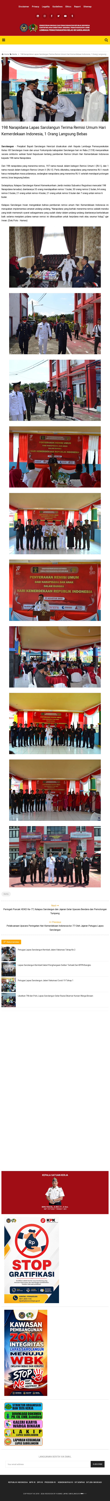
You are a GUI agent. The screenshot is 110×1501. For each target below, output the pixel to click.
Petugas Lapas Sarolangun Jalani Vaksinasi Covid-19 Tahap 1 (45, 980)
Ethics (68, 6)
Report (77, 6)
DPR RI (40, 1482)
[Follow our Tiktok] (72, 16)
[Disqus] (55, 1054)
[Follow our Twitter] (58, 16)
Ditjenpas (80, 1482)
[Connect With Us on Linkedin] (38, 16)
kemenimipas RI (65, 1482)
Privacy (35, 6)
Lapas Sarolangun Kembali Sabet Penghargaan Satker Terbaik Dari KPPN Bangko (54, 965)
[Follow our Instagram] (44, 16)
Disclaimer (24, 6)
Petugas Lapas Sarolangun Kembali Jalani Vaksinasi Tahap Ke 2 (46, 950)
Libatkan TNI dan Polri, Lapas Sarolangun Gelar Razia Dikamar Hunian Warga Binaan (55, 996)
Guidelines (57, 6)
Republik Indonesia (18, 1482)
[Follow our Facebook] (51, 16)
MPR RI (32, 1482)
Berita (6, 894)
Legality (46, 6)
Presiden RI (50, 1482)
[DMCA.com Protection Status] (83, 1494)
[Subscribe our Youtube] (65, 16)
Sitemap (87, 6)
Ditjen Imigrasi (94, 1482)
